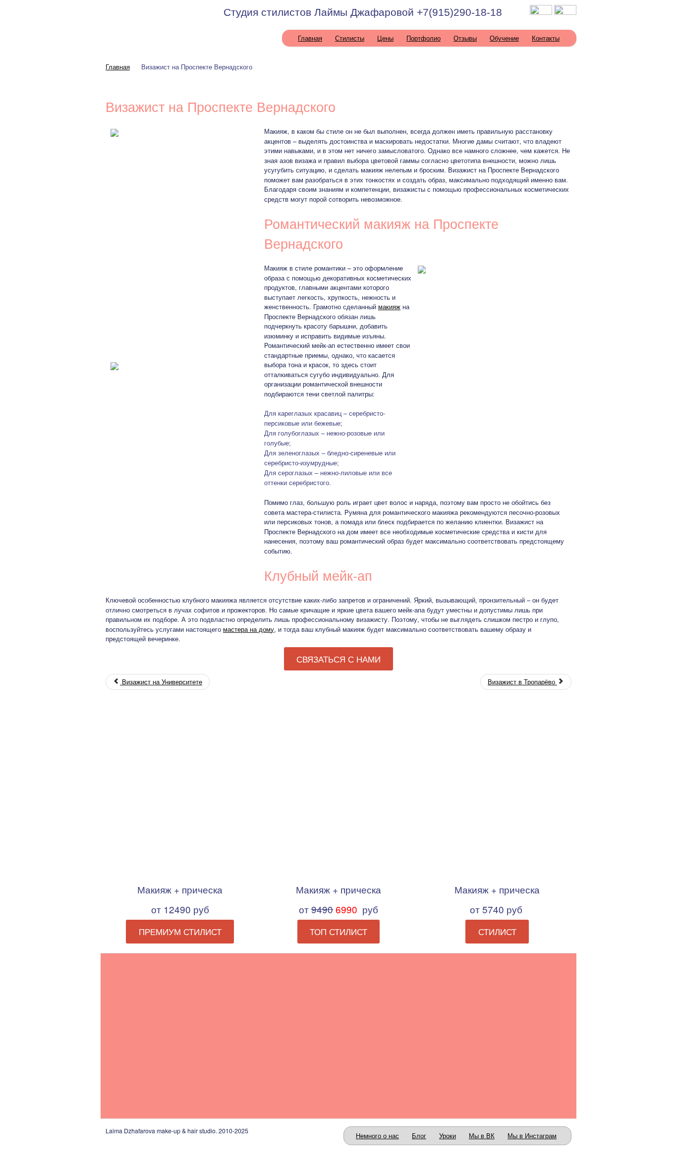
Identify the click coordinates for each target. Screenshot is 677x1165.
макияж (389, 306)
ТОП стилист (338, 932)
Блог (419, 1135)
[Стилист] (497, 792)
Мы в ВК (482, 1135)
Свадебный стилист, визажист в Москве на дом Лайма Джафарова (151, 15)
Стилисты (349, 38)
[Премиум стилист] (180, 792)
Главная (310, 38)
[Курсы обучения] (516, 1031)
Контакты (546, 38)
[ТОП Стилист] (338, 792)
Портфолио (423, 38)
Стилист (497, 932)
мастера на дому (248, 629)
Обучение (504, 38)
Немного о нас (377, 1135)
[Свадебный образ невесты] (160, 1031)
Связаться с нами (338, 659)
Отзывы (465, 38)
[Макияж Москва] (279, 1031)
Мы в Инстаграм (532, 1135)
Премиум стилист (180, 932)
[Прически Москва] (397, 1031)
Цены (385, 38)
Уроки (447, 1135)
